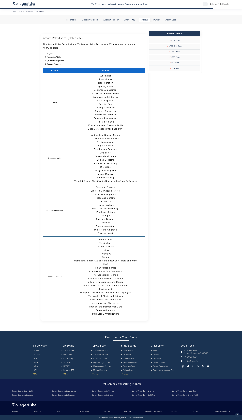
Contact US (105, 411)
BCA (35, 358)
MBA (36, 366)
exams (20, 12)
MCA (36, 362)
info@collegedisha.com (193, 361)
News (155, 351)
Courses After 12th (100, 355)
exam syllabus (39, 12)
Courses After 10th (101, 351)
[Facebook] (183, 366)
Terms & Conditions (222, 411)
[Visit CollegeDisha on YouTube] (208, 366)
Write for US (197, 411)
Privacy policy (84, 411)
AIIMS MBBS (68, 351)
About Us (37, 411)
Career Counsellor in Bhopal (102, 395)
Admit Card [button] (170, 20)
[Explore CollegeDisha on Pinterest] (203, 366)
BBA (35, 370)
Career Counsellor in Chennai (143, 391)
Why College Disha (98, 4)
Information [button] (71, 20)
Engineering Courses (101, 362)
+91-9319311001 (190, 357)
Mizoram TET (68, 370)
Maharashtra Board (130, 362)
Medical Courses (100, 370)
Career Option (159, 362)
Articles (156, 355)
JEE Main (67, 362)
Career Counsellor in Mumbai (103, 391)
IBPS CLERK (68, 355)
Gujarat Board (128, 370)
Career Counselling (160, 366)
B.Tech (36, 351)
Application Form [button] (111, 20)
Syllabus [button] (144, 20)
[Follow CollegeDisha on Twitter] (188, 366)
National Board (129, 358)
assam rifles (29, 12)
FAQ (58, 411)
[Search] (205, 4)
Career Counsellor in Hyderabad (184, 391)
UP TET (66, 366)
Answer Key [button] (129, 20)
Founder (174, 411)
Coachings (157, 358)
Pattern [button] (156, 20)
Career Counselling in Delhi (22, 391)
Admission (16, 411)
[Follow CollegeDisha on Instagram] (198, 366)
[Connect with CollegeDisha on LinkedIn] (193, 366)
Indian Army (68, 358)
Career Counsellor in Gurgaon (63, 395)
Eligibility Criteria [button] (90, 20)
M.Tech (37, 355)
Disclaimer (127, 411)
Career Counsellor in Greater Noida (185, 395)
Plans (145, 4)
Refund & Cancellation (153, 411)
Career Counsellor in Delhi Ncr (143, 395)
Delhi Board (128, 351)
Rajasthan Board (129, 366)
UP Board (127, 355)
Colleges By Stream (116, 4)
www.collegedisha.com (121, 417)
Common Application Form (164, 370)
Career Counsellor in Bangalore (64, 391)
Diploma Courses (100, 358)
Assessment (130, 4)
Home (14, 12)
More (35, 374)
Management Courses (102, 366)
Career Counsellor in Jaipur (22, 395)
